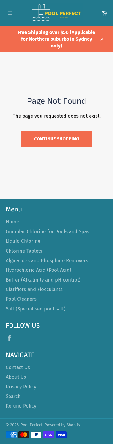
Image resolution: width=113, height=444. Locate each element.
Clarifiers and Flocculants (34, 289)
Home (12, 222)
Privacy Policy (21, 387)
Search (13, 396)
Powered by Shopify (62, 425)
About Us (16, 377)
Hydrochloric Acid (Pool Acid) (38, 270)
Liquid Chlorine (23, 241)
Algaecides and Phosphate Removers (47, 260)
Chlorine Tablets (24, 251)
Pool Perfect (32, 425)
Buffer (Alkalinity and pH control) (43, 280)
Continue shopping (56, 139)
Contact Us (18, 367)
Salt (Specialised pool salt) (35, 309)
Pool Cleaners (21, 299)
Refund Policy (21, 406)
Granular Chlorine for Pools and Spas (47, 232)
